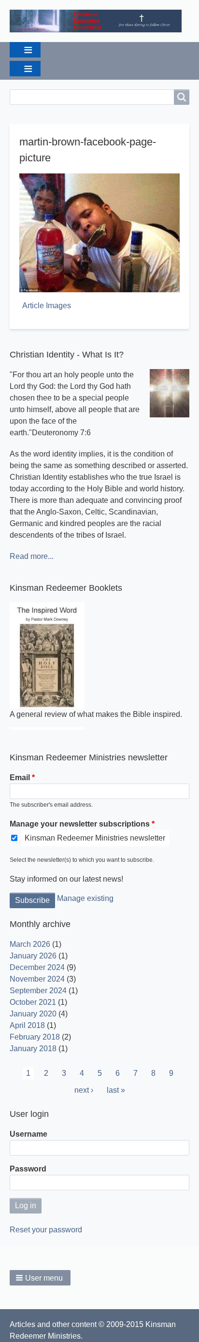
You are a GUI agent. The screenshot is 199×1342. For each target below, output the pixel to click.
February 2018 (35, 1037)
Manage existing (85, 898)
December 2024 (37, 967)
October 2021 (33, 1002)
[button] (40, 1277)
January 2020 (33, 1014)
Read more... (32, 556)
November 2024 (37, 979)
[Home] (99, 21)
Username (28, 1134)
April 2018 (27, 1025)
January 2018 (33, 1048)
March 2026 (30, 944)
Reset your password (46, 1230)
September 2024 (38, 990)
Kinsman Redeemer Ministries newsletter (95, 838)
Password (28, 1169)
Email (20, 777)
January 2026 (33, 956)
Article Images (46, 305)
